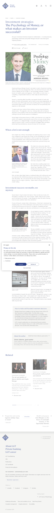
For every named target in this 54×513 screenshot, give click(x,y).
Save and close (27, 267)
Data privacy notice (10, 258)
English (7, 245)
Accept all (21, 264)
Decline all (33, 264)
